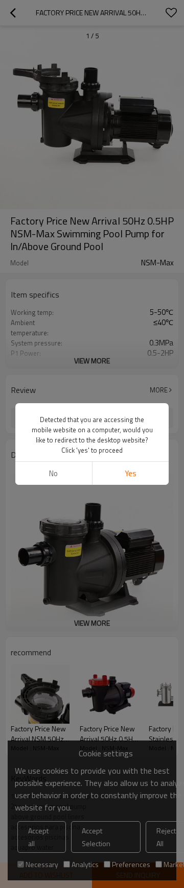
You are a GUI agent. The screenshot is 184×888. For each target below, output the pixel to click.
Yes (130, 473)
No (53, 473)
